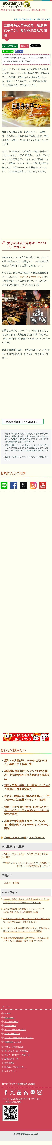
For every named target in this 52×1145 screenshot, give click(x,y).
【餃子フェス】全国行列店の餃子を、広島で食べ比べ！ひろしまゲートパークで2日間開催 (26, 929)
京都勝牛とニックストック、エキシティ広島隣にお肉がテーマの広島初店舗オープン (26, 864)
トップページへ (37, 837)
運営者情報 (9, 1063)
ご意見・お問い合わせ (14, 1047)
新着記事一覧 (10, 1025)
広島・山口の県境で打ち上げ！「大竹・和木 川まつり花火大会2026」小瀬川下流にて (26, 920)
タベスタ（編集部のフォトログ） (19, 1038)
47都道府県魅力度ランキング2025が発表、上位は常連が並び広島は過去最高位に (26, 775)
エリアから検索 (11, 1021)
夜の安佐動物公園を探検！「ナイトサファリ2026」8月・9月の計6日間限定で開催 (24, 910)
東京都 (15, 883)
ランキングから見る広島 (15, 1029)
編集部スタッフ (11, 1059)
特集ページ (9, 1017)
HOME (7, 1013)
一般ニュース (24, 46)
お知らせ (25, 1055)
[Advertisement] (26, 204)
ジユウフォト (10, 1071)
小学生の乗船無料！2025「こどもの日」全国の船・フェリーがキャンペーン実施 (26, 825)
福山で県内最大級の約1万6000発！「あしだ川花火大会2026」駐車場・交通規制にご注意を (25, 939)
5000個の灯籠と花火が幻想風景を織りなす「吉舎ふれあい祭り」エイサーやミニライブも (26, 901)
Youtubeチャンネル (12, 1042)
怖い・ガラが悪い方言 (31, 277)
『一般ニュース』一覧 (15, 837)
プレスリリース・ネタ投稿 (16, 1051)
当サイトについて (12, 1055)
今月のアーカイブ (12, 1033)
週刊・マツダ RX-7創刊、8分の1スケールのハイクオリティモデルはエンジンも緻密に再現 (26, 810)
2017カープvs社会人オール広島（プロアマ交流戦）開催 (25, 855)
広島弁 (7, 883)
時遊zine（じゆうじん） (15, 1067)
